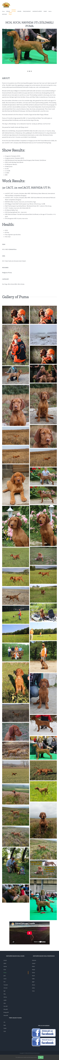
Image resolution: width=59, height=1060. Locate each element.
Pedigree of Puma (7, 272)
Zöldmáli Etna (12, 249)
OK (40, 1057)
